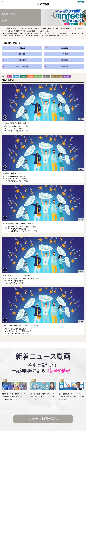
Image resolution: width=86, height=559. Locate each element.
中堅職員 (64, 54)
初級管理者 (22, 60)
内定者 (22, 48)
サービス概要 (81, 2)
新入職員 (64, 48)
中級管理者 (65, 60)
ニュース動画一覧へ (43, 418)
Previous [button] (3, 389)
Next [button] (82, 389)
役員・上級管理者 (22, 66)
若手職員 (22, 54)
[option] (14, 390)
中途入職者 (65, 66)
